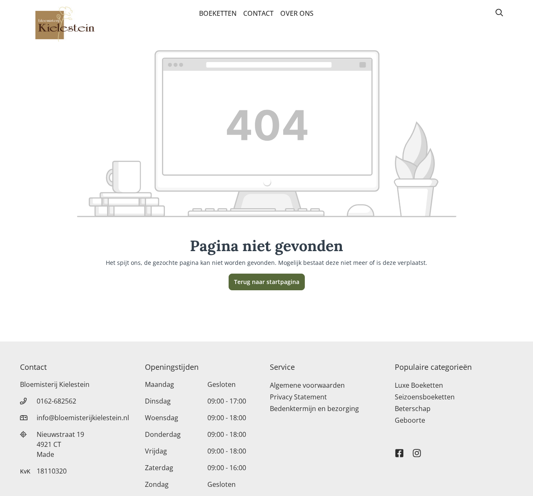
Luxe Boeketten (419, 385)
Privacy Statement (298, 396)
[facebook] (399, 449)
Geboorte (410, 420)
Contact (258, 13)
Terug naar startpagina (266, 282)
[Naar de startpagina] (65, 24)
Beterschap (413, 408)
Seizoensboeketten (425, 396)
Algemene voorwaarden (307, 385)
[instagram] (416, 449)
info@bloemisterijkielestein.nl (83, 417)
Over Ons (297, 13)
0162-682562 (56, 401)
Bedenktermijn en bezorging (314, 408)
